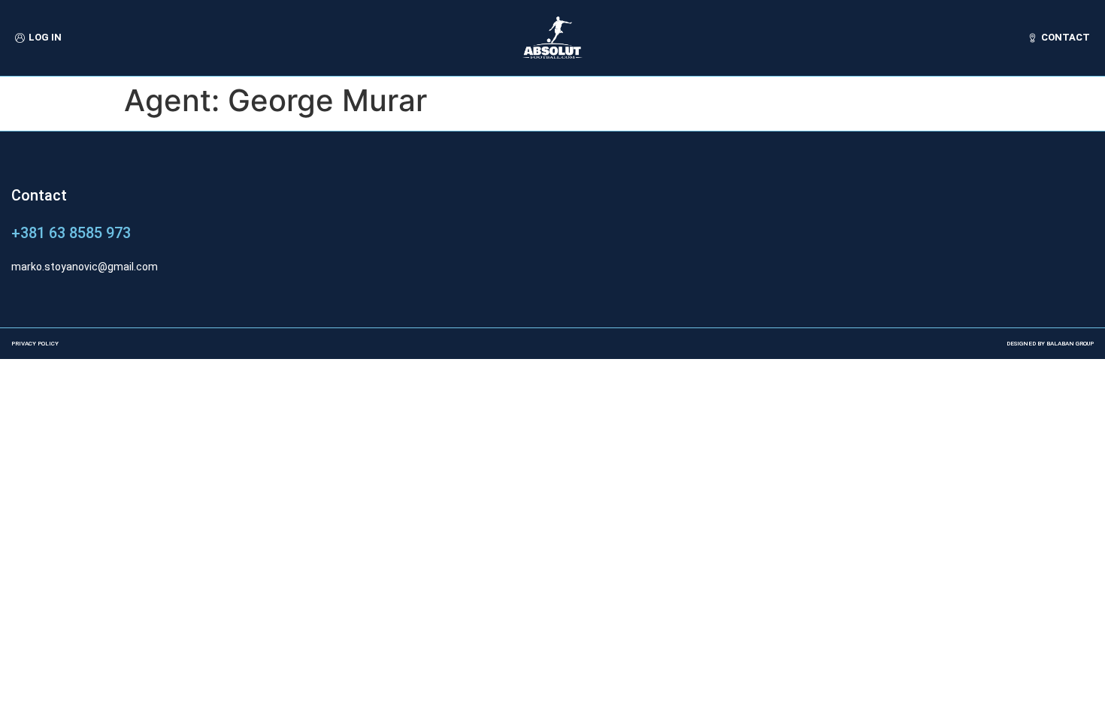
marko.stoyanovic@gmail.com (84, 267)
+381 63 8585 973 (71, 233)
